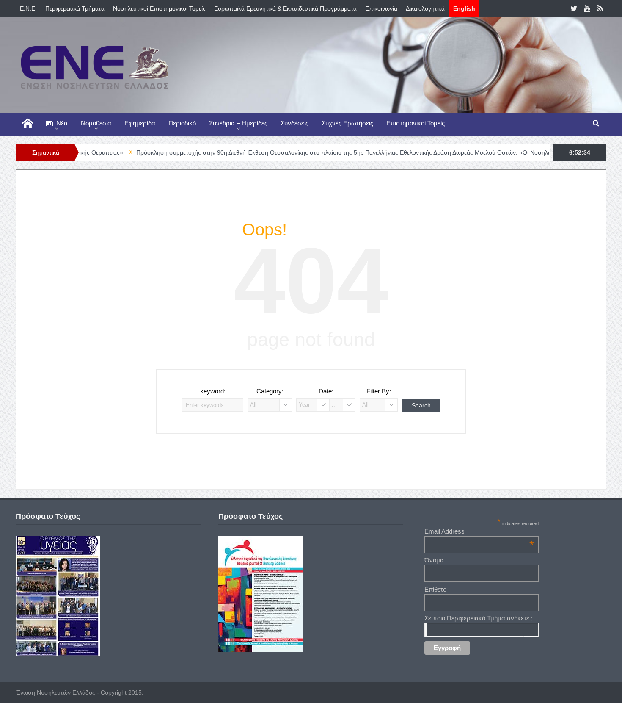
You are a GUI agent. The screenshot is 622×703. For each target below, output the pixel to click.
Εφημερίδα (139, 123)
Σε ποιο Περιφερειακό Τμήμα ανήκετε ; (478, 618)
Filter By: (378, 391)
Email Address (479, 531)
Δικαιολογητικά (425, 8)
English (464, 8)
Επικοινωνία (381, 8)
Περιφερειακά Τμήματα (75, 8)
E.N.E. (28, 8)
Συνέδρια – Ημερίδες (238, 123)
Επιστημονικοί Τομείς (415, 123)
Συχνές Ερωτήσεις (347, 123)
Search (421, 405)
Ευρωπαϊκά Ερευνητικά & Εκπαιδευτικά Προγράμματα (285, 8)
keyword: (213, 391)
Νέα (62, 123)
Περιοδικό (182, 123)
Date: (326, 391)
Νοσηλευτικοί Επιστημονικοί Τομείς (159, 8)
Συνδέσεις (294, 123)
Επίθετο (435, 589)
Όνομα (434, 560)
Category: (269, 391)
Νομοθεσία (96, 123)
